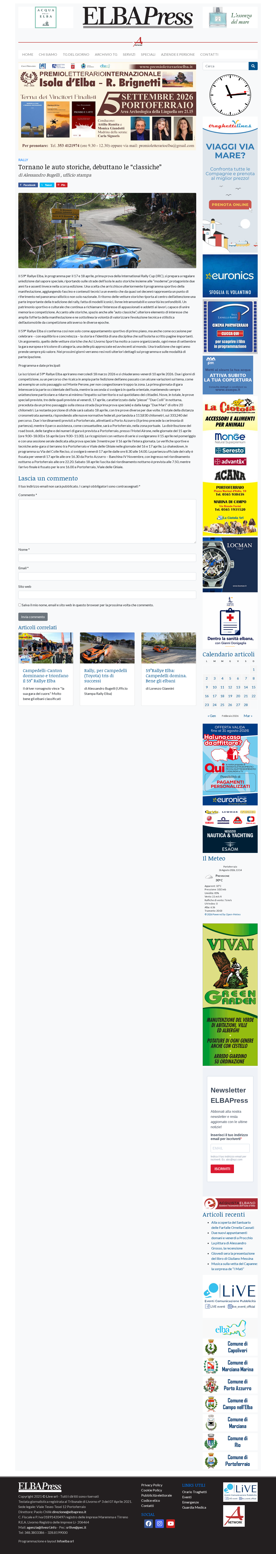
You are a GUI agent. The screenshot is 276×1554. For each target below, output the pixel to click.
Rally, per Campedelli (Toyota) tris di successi (105, 675)
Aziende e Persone (178, 54)
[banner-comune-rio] (230, 1442)
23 (207, 705)
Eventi (186, 1497)
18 (222, 696)
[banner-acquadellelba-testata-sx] (45, 18)
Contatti (209, 54)
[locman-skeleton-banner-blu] (230, 565)
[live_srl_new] (230, 1297)
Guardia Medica (194, 1507)
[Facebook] (148, 1523)
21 (246, 696)
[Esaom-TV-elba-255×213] (230, 830)
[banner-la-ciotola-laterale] (230, 466)
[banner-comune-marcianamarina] (230, 1366)
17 (214, 696)
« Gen (212, 716)
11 (222, 687)
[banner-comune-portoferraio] (230, 1461)
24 (214, 705)
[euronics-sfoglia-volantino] (230, 276)
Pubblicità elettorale (156, 1495)
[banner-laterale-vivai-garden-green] (230, 995)
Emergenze (190, 1502)
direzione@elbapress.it (69, 1512)
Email (23, 568)
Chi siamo (48, 54)
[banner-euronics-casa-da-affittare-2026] (230, 765)
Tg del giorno (76, 54)
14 (246, 687)
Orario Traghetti (194, 1492)
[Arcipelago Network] (234, 1515)
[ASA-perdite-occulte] (228, 375)
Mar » (248, 716)
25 (222, 705)
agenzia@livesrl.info (41, 1527)
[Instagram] (159, 1523)
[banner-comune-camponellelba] (230, 1404)
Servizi (129, 54)
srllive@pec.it (76, 1527)
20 (238, 696)
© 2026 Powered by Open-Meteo (222, 914)
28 (246, 705)
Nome (24, 549)
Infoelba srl (65, 1541)
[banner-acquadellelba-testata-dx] (230, 18)
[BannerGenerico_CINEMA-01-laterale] (230, 327)
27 (238, 705)
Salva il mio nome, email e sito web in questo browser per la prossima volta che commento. (88, 605)
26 (230, 705)
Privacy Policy (151, 1485)
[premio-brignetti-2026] (107, 106)
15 (254, 687)
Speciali (148, 54)
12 (230, 687)
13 (238, 687)
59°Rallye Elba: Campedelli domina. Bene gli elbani (166, 675)
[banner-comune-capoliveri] (230, 1347)
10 (214, 687)
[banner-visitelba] (230, 1328)
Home (27, 54)
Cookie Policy (151, 1490)
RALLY (23, 160)
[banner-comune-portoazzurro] (230, 1385)
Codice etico (150, 1500)
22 (254, 696)
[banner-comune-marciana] (230, 1423)
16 (207, 696)
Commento (27, 495)
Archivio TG (106, 54)
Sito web (24, 586)
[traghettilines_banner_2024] (230, 185)
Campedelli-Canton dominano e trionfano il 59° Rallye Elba (45, 675)
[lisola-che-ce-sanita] (230, 622)
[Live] (240, 1491)
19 (230, 696)
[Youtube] (170, 1523)
